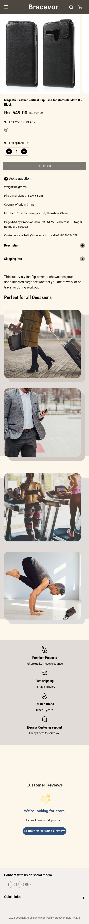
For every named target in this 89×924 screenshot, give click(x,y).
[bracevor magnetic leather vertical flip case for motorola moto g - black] (40, 54)
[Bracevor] (43, 7)
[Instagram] (17, 884)
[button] (6, 7)
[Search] (71, 7)
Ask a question (20, 179)
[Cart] (80, 7)
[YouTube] (26, 884)
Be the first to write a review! (44, 831)
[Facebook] (8, 884)
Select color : (19, 122)
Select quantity (16, 143)
